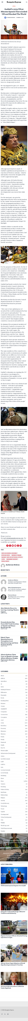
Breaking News (5, 700)
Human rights (4, 750)
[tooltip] (7, 546)
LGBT (2, 761)
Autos (2, 686)
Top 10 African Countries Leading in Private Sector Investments (17, 590)
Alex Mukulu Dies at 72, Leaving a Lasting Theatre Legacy (16, 597)
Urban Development (6, 817)
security (3, 800)
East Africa (3, 725)
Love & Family (4, 772)
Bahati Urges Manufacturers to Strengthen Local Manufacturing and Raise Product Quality (9, 641)
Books (2, 698)
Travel (2, 809)
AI (1, 684)
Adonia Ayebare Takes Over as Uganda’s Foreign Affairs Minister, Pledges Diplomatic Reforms (9, 657)
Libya (3, 559)
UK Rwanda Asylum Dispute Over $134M (13, 885)
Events (2, 736)
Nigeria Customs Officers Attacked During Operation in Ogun (14, 936)
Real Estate (3, 792)
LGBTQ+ (3, 764)
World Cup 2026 (5, 825)
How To (3, 748)
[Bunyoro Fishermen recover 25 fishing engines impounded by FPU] (14, 854)
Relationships (4, 795)
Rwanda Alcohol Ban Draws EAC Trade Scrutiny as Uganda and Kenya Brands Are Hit (10, 624)
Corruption (4, 717)
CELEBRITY (4, 709)
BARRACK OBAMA (16, 555)
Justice (2, 756)
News (2, 781)
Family (2, 739)
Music (2, 778)
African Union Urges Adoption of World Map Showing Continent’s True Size (13, 964)
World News (5, 561)
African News (6, 555)
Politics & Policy (5, 789)
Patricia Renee (12, 595)
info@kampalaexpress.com (14, 538)
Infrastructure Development (8, 753)
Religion (3, 797)
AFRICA (14, 6)
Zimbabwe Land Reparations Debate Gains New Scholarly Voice (17, 582)
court (2, 720)
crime (2, 723)
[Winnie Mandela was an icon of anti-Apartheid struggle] (14, 840)
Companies (4, 711)
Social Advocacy (5, 803)
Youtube (3, 831)
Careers (3, 706)
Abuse (2, 675)
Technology (4, 806)
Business (3, 703)
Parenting (3, 786)
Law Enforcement (5, 759)
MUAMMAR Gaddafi (12, 559)
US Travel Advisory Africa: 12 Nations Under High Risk (12, 987)
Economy (3, 728)
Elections (3, 734)
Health (2, 745)
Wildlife (3, 822)
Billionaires (4, 692)
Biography (3, 695)
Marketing (3, 775)
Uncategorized (4, 814)
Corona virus (4, 714)
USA (2, 820)
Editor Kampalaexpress (14, 587)
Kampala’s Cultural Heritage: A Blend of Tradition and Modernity (13, 912)
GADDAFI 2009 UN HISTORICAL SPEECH (12, 557)
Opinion (3, 784)
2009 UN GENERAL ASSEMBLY (9, 553)
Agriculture (4, 681)
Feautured (3, 742)
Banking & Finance (5, 689)
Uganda (3, 811)
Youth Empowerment (6, 828)
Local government (5, 770)
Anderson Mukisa (11, 17)
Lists (2, 767)
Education (3, 731)
